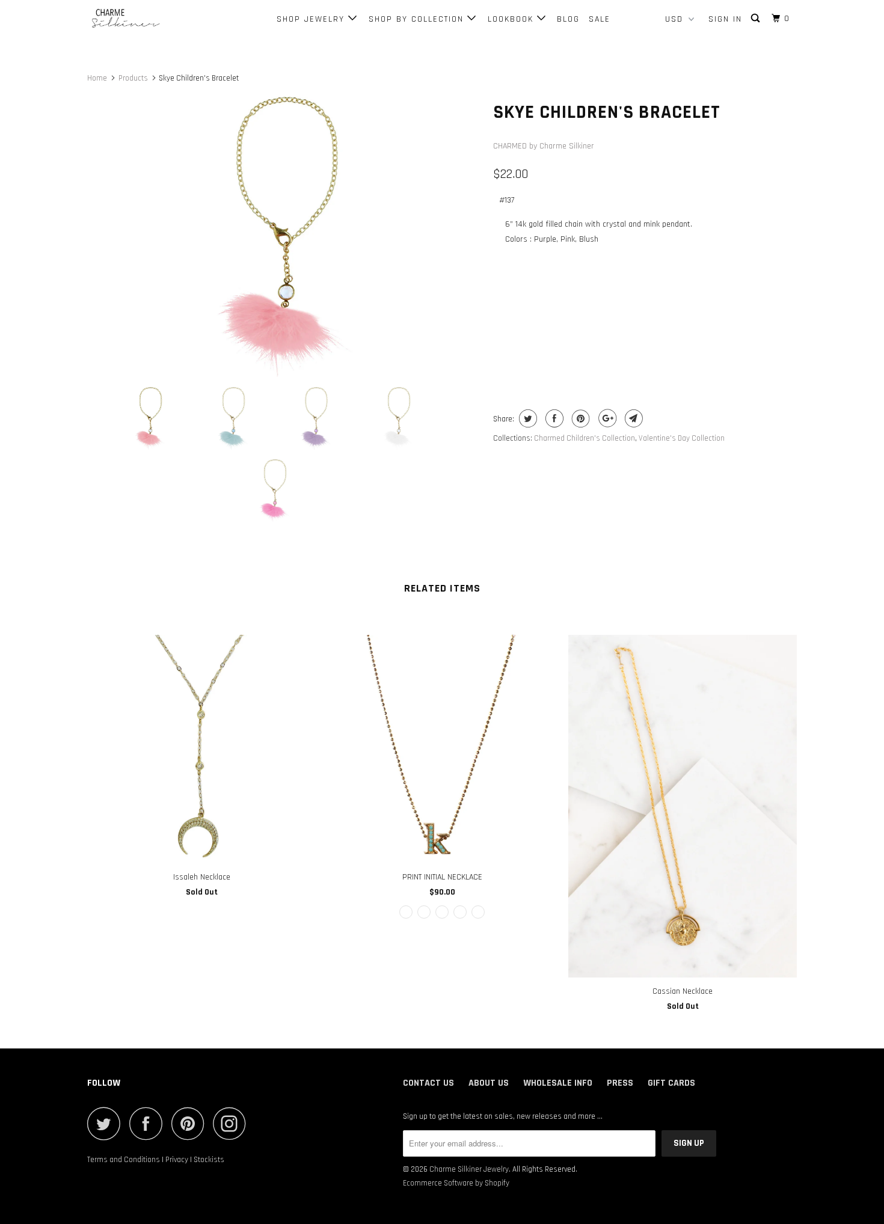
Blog (568, 19)
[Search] (757, 18)
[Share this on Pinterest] (579, 418)
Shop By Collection (418, 19)
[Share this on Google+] (605, 418)
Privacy (176, 1159)
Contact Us (428, 1083)
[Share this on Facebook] (552, 418)
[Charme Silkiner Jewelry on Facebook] (149, 1123)
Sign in (725, 19)
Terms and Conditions (123, 1159)
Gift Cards (671, 1083)
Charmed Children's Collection (584, 438)
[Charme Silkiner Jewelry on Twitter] (107, 1123)
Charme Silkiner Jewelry (469, 1169)
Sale (599, 19)
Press (620, 1083)
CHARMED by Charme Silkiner (543, 146)
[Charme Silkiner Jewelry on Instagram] (233, 1123)
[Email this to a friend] (632, 418)
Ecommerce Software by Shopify (456, 1183)
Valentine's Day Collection (682, 438)
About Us (488, 1083)
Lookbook (512, 19)
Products (133, 78)
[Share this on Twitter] (526, 418)
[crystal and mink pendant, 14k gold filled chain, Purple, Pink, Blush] (284, 236)
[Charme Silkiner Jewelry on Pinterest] (190, 1123)
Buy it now (722, 346)
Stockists (209, 1159)
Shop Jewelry (312, 19)
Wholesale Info (557, 1083)
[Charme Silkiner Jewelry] (148, 19)
